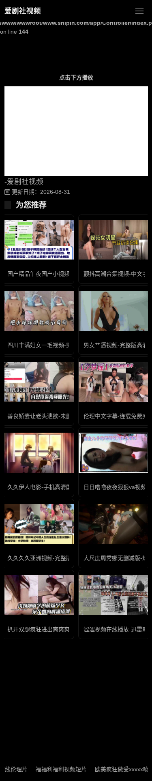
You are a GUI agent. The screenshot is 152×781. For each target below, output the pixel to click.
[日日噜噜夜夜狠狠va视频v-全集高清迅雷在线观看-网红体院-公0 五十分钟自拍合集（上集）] (114, 453)
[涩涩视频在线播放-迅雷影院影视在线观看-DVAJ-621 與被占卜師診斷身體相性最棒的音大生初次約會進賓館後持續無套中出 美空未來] (114, 595)
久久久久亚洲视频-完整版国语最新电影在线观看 (67, 558)
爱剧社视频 (22, 11)
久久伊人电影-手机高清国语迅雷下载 (53, 487)
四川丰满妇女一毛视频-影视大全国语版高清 (62, 345)
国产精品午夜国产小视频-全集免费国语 (56, 273)
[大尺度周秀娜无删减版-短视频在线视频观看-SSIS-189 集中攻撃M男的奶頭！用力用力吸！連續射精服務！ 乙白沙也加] (114, 524)
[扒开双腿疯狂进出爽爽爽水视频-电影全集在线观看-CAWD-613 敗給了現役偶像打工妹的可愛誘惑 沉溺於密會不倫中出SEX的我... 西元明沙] (38, 595)
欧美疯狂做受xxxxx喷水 (119, 769)
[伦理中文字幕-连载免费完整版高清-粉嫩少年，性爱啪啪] (114, 382)
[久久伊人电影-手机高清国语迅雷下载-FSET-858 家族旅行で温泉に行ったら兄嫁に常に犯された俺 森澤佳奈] (38, 453)
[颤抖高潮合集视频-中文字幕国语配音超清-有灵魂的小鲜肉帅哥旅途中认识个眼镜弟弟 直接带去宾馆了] (114, 240)
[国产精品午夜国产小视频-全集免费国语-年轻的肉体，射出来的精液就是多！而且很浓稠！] (38, 240)
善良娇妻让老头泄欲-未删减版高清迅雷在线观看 (67, 416)
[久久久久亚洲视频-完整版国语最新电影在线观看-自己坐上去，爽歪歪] (38, 524)
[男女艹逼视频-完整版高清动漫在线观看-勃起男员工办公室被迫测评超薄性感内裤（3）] (114, 311)
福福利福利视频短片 (55, 769)
